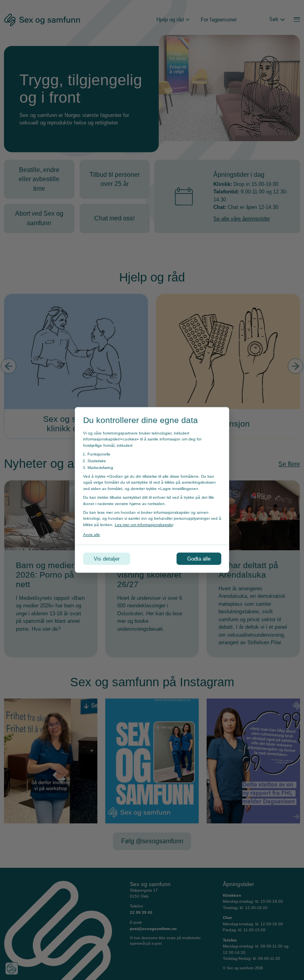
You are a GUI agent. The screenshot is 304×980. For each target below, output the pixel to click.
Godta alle (199, 559)
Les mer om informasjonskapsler (144, 525)
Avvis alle (91, 534)
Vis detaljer (107, 559)
